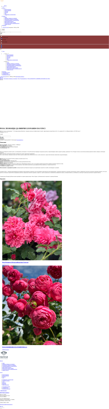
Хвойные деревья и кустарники (11, 18)
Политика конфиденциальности (6, 404)
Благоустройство (8, 10)
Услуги (4, 8)
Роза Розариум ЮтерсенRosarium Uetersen (15, 262)
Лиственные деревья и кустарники (11, 19)
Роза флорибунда (23, 78)
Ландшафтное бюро (6, 72)
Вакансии (4, 383)
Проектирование (8, 9)
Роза (19, 78)
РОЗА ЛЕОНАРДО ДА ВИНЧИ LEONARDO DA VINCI (39, 78)
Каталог (4, 16)
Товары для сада (8, 24)
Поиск (5, 5)
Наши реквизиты (5, 384)
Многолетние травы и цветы (10, 22)
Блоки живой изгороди (9, 21)
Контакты (4, 25)
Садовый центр (5, 73)
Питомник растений (6, 74)
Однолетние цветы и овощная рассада (12, 23)
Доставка (6, 11)
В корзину (2, 138)
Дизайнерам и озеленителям (10, 14)
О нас (3, 6)
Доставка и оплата (5, 380)
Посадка (6, 12)
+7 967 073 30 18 (5, 27)
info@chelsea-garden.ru (20, 76)
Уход (5, 13)
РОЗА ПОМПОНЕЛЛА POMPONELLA (14, 347)
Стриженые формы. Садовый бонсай (12, 20)
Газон (6, 17)
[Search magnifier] (1, 33)
